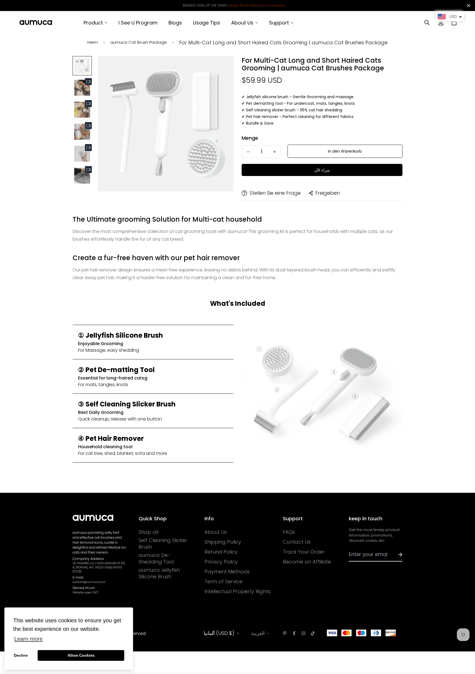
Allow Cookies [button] (81, 655)
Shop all (148, 532)
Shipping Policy (223, 542)
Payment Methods (227, 571)
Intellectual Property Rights (237, 591)
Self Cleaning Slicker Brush (163, 543)
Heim (92, 42)
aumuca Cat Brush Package (138, 42)
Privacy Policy (221, 562)
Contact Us (297, 542)
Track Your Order (304, 552)
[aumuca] (35, 22)
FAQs (289, 532)
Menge (250, 138)
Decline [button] (21, 655)
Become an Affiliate (307, 562)
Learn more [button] (28, 639)
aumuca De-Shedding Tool (156, 558)
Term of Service (223, 581)
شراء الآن (322, 170)
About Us (216, 532)
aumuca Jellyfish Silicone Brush (159, 573)
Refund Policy (221, 552)
